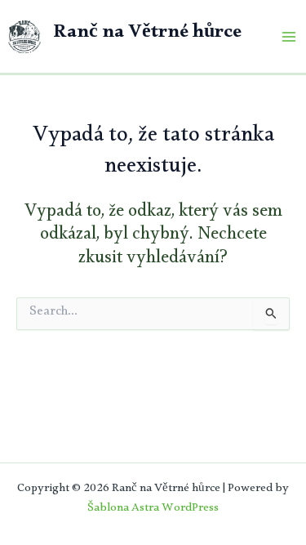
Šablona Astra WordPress (153, 510)
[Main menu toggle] (289, 37)
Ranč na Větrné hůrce (147, 35)
